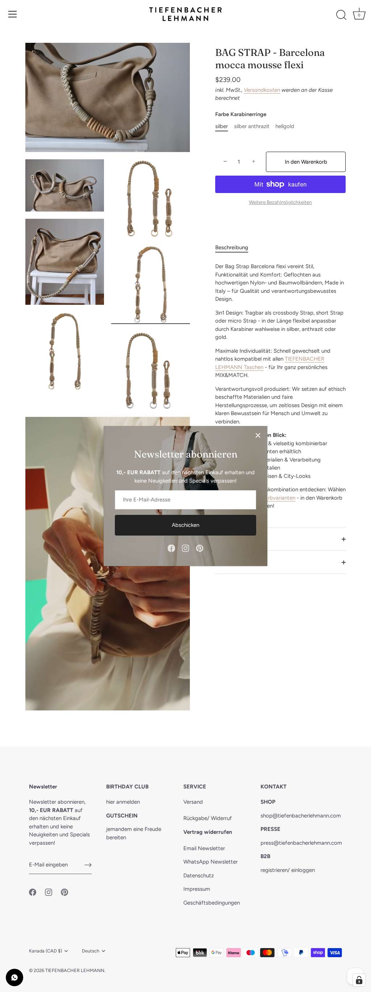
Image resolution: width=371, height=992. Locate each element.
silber (221, 126)
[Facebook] (171, 548)
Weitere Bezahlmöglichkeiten (280, 202)
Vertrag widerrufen (207, 832)
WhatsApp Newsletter (210, 861)
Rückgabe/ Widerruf (207, 818)
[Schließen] (258, 435)
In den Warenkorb (306, 162)
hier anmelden (123, 802)
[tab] (235, 247)
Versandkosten (262, 90)
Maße (222, 562)
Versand (193, 802)
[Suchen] (341, 15)
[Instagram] (185, 548)
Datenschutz (198, 875)
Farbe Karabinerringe (240, 114)
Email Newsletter (204, 848)
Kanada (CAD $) (45, 951)
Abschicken (185, 525)
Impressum (196, 889)
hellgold (284, 126)
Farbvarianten (278, 498)
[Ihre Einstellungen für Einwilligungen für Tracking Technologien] (359, 980)
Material (225, 539)
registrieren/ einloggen (287, 870)
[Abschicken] (88, 865)
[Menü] (13, 14)
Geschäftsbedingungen (211, 902)
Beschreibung (231, 247)
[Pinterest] (199, 548)
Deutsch (90, 951)
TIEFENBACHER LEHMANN (74, 970)
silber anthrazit (252, 126)
